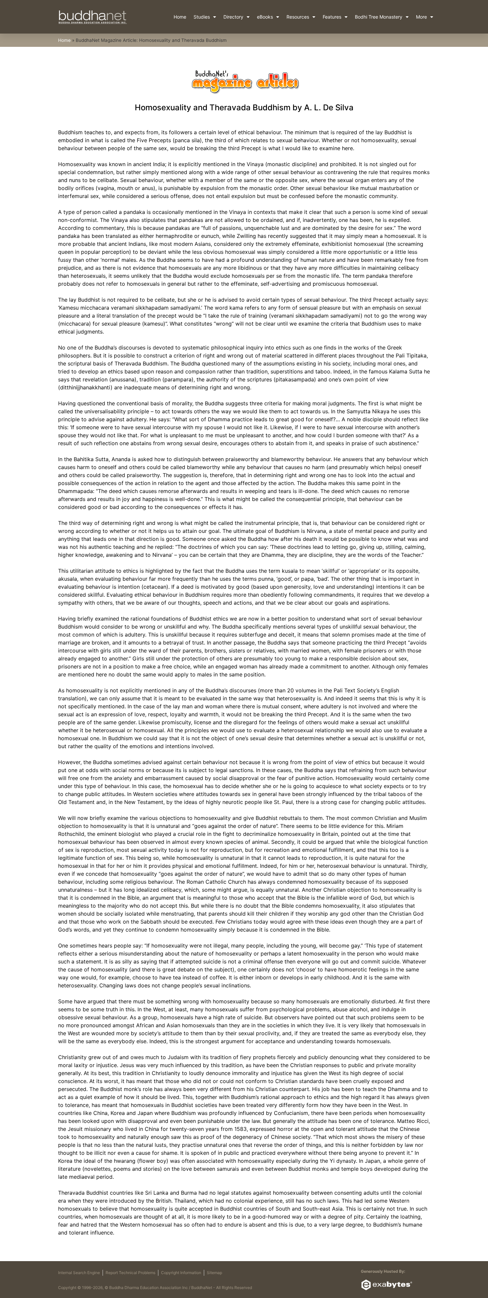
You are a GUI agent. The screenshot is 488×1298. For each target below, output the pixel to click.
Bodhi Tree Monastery (378, 17)
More (421, 17)
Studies (202, 17)
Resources (297, 17)
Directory (233, 17)
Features (332, 17)
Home (180, 17)
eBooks (265, 17)
